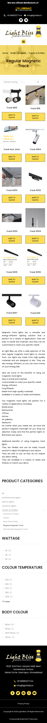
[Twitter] (18, 693)
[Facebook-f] (12, 693)
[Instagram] (29, 693)
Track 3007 (11, 312)
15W (7, 588)
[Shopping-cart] (26, 20)
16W (7, 592)
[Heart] (21, 20)
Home (5, 53)
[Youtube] (34, 693)
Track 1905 (12, 107)
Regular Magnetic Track (13, 525)
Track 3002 (35, 190)
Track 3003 (11, 231)
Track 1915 (35, 108)
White (8, 637)
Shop (12, 53)
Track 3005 (11, 272)
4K (6, 554)
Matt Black (10, 632)
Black (7, 624)
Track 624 (35, 313)
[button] (23, 41)
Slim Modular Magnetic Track (15, 529)
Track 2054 (35, 149)
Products (22, 53)
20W (7, 596)
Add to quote (11, 116)
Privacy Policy (23, 703)
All (3, 493)
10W (7, 579)
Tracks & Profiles (37, 53)
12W (7, 584)
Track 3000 (11, 190)
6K (6, 559)
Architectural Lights (11, 497)
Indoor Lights (8, 501)
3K (6, 550)
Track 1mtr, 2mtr (12, 149)
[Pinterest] (23, 693)
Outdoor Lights (9, 505)
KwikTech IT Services (28, 719)
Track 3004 (35, 231)
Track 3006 (35, 272)
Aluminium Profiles (11, 514)
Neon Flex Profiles (10, 521)
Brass (7, 628)
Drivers (6, 518)
